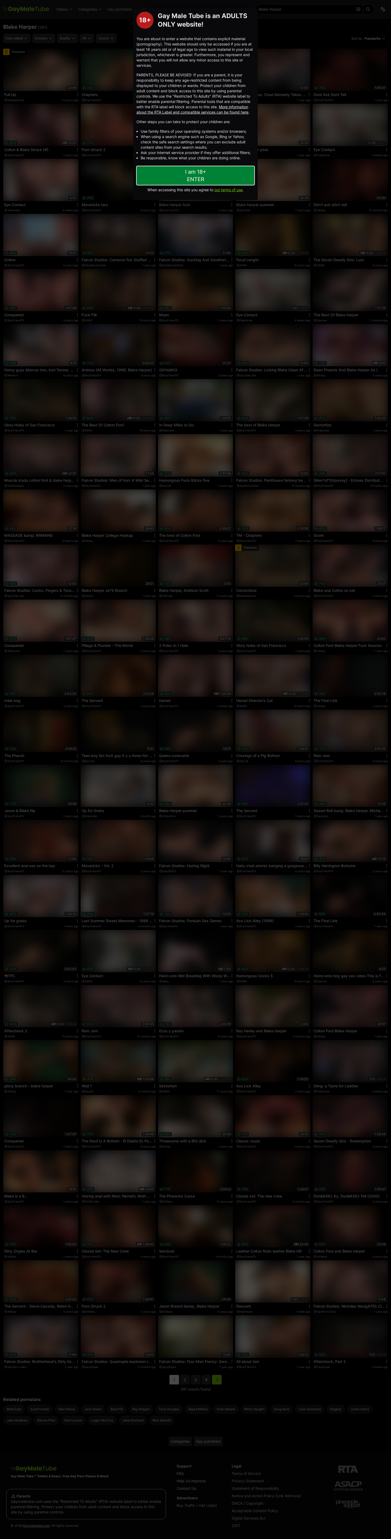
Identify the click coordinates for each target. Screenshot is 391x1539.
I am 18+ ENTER (195, 175)
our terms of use (228, 190)
